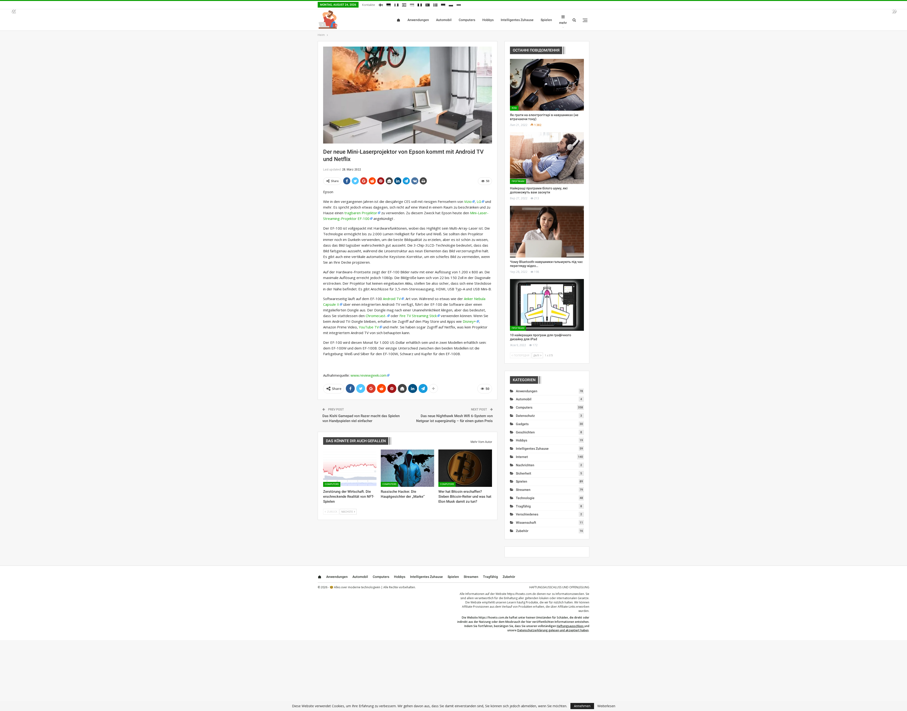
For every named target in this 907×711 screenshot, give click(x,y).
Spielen (546, 20)
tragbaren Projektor (360, 212)
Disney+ (469, 321)
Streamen (523, 490)
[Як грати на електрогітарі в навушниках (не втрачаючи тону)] (547, 85)
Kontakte (368, 5)
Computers (467, 20)
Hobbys (488, 20)
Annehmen (582, 706)
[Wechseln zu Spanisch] (404, 4)
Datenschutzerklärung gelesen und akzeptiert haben (553, 630)
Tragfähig (523, 506)
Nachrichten (525, 465)
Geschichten (525, 432)
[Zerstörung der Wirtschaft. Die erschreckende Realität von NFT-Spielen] (349, 468)
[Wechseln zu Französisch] (420, 4)
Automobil (444, 20)
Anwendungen (418, 20)
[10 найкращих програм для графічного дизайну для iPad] (547, 305)
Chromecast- (376, 315)
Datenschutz (525, 416)
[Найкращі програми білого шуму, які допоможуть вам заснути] (547, 158)
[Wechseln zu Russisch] (459, 4)
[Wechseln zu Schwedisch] (435, 4)
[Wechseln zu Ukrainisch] (412, 4)
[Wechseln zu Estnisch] (443, 4)
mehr (563, 23)
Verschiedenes (527, 514)
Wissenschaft (526, 522)
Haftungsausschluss (570, 626)
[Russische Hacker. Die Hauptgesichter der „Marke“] (407, 468)
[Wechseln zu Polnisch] (451, 4)
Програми (518, 181)
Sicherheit (523, 473)
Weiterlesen (606, 706)
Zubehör (522, 531)
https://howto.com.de (521, 594)
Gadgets (522, 424)
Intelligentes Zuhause (517, 20)
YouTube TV (369, 327)
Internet (522, 457)
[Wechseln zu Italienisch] (396, 4)
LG (479, 201)
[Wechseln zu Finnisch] (381, 4)
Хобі (514, 108)
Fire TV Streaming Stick (418, 315)
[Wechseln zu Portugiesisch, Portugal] (427, 4)
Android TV (392, 298)
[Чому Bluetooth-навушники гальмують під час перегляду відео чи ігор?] (547, 231)
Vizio (468, 201)
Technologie (525, 498)
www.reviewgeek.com (368, 375)
